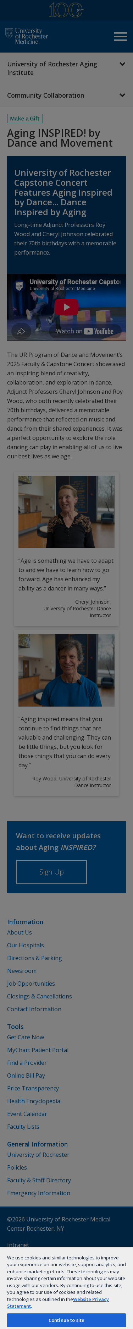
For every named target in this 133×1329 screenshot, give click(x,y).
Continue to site (66, 1320)
